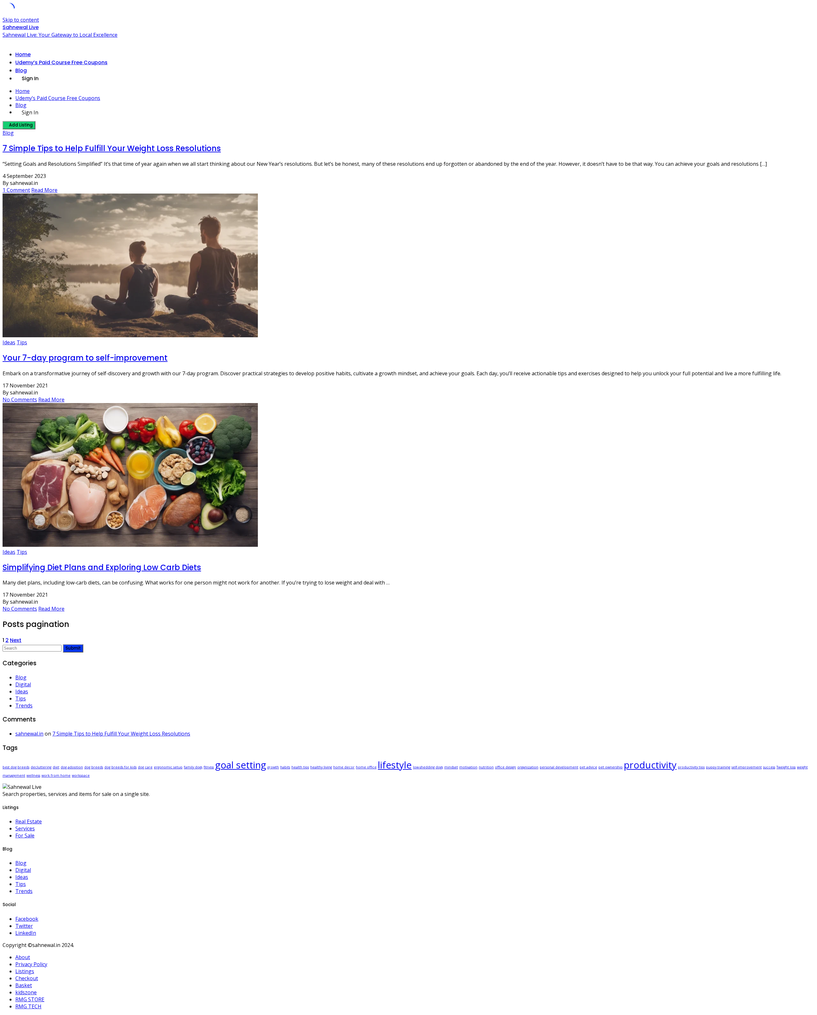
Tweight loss (786, 767)
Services (25, 828)
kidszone (26, 992)
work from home (56, 775)
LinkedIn (25, 932)
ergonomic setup (168, 767)
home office (366, 767)
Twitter (24, 925)
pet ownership (610, 767)
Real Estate (28, 821)
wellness (33, 775)
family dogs (193, 767)
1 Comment (16, 190)
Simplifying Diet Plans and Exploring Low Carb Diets (102, 567)
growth (273, 767)
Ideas (9, 342)
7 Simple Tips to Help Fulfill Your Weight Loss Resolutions (112, 148)
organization (527, 767)
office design (505, 767)
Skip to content (21, 19)
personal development (559, 767)
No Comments (20, 399)
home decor (344, 767)
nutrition (486, 767)
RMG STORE (29, 999)
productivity (650, 765)
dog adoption (72, 767)
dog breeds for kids (120, 767)
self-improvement (746, 767)
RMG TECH (28, 1006)
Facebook (26, 918)
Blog (21, 70)
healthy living (321, 767)
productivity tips (691, 767)
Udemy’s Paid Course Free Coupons (61, 62)
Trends (24, 705)
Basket (23, 985)
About (22, 957)
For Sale (24, 835)
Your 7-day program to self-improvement (85, 358)
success (769, 767)
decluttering (41, 767)
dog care (145, 767)
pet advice (588, 767)
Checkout (26, 978)
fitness (209, 767)
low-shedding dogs (428, 767)
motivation (468, 767)
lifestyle (395, 765)
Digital (23, 684)
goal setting (240, 765)
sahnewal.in (29, 733)
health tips (300, 767)
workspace (81, 775)
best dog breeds (16, 767)
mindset (451, 767)
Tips (22, 342)
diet (56, 767)
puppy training (718, 767)
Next (15, 640)
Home (23, 54)
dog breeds (93, 767)
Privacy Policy (31, 964)
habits (285, 767)
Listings (24, 971)
